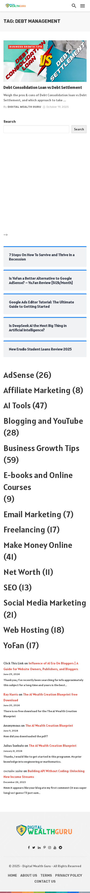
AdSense (18, 375)
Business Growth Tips (25, 47)
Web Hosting (26, 629)
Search (9, 122)
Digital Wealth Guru (24, 106)
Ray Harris (10, 694)
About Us (28, 876)
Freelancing (24, 529)
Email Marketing (32, 514)
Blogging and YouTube (43, 420)
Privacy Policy (68, 876)
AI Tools (17, 405)
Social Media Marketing (44, 602)
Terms (46, 876)
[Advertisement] (45, 187)
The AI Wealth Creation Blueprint (49, 725)
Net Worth (22, 572)
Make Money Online (37, 545)
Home (12, 876)
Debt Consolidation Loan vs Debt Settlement (42, 87)
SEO (10, 587)
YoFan (13, 645)
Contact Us (45, 882)
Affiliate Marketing (37, 390)
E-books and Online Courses (38, 481)
